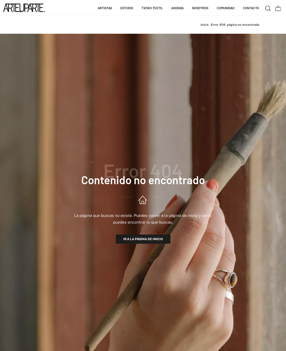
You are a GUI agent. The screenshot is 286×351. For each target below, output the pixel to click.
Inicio (205, 24)
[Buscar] (268, 7)
